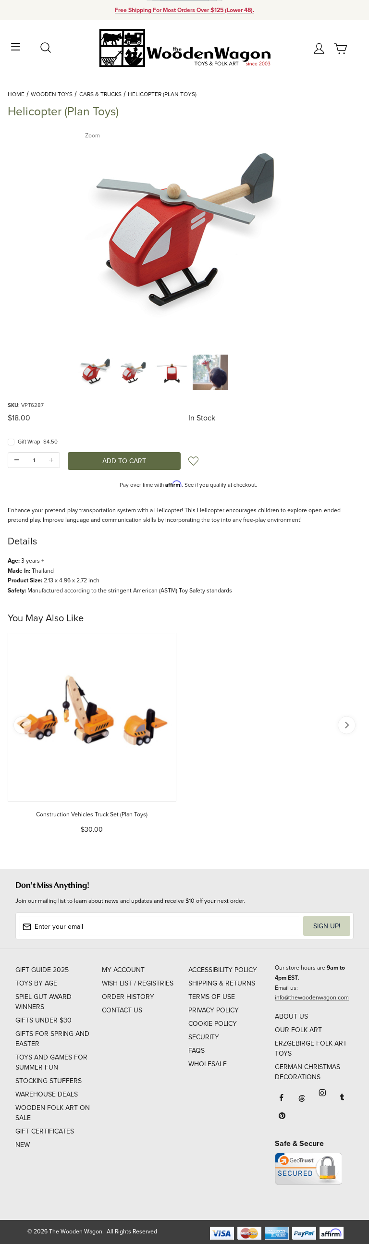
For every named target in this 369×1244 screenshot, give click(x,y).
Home (16, 94)
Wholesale (207, 1064)
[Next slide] (347, 725)
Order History (128, 996)
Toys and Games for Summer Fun (51, 1062)
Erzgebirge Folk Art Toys (311, 1048)
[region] (184, 372)
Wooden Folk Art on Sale (52, 1112)
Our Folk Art (298, 1030)
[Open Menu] (15, 46)
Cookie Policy (212, 1023)
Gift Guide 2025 (42, 969)
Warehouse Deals (46, 1094)
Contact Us (122, 1010)
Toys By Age (36, 983)
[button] (95, 372)
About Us (291, 1016)
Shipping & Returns (221, 983)
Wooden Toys (52, 94)
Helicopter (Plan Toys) (162, 94)
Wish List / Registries (137, 983)
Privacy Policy (213, 1010)
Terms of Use (211, 996)
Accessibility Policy (222, 969)
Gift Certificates (44, 1131)
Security (203, 1037)
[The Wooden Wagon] (184, 47)
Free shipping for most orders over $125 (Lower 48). (184, 10)
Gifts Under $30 (43, 1020)
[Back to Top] (343, 1191)
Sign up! (326, 926)
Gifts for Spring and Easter (52, 1038)
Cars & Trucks (100, 94)
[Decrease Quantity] (16, 460)
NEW (22, 1144)
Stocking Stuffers (48, 1080)
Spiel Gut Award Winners (43, 1001)
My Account (123, 969)
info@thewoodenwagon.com (312, 997)
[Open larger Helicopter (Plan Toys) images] (184, 236)
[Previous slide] (22, 725)
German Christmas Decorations (307, 1072)
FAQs (196, 1050)
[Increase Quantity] (51, 460)
